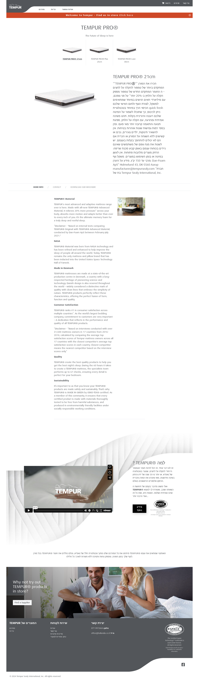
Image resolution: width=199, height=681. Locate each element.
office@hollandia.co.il (100, 633)
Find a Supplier (22, 602)
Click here (126, 15)
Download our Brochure (83, 187)
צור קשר (53, 631)
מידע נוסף (139, 509)
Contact (57, 187)
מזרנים (42, 9)
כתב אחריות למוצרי (58, 636)
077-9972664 (97, 628)
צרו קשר (186, 3)
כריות (53, 9)
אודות (52, 628)
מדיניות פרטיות (56, 634)
